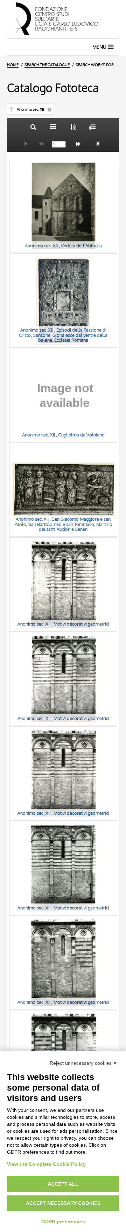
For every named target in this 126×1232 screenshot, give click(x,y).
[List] (53, 126)
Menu (99, 47)
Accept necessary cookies (63, 1203)
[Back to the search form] (33, 126)
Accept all (63, 1184)
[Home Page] (63, 19)
